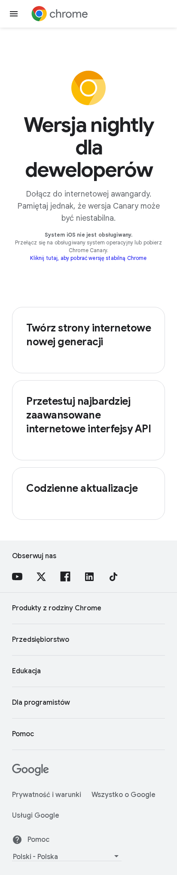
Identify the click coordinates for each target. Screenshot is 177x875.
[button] (13, 13)
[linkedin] (89, 577)
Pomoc (38, 839)
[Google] (30, 773)
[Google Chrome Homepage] (59, 13)
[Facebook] (65, 577)
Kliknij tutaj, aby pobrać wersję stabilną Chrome (88, 258)
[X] (41, 577)
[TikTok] (113, 577)
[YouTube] (17, 577)
